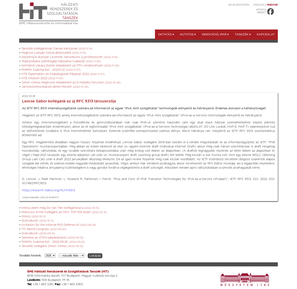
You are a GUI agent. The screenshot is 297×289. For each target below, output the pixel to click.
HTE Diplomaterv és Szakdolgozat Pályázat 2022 (63, 74)
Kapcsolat (266, 34)
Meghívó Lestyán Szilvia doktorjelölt (53, 52)
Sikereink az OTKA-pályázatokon (52, 237)
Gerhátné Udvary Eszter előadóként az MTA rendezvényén (70, 65)
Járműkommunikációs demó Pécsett (55, 86)
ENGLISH (259, 5)
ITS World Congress (43, 229)
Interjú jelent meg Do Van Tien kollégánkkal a (60, 208)
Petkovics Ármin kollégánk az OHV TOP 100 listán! (64, 212)
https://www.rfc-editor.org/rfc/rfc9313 (48, 190)
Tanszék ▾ (243, 34)
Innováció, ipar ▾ (215, 34)
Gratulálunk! (37, 220)
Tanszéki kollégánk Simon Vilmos (52, 246)
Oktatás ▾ (166, 34)
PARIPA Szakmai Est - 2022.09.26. (53, 242)
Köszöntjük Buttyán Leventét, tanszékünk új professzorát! (69, 57)
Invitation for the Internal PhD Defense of (58, 225)
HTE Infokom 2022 (42, 78)
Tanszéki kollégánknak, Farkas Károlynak (57, 48)
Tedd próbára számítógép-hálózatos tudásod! (61, 61)
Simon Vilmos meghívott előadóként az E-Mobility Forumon (71, 82)
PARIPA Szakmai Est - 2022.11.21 (51, 69)
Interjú (33, 216)
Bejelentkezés (239, 5)
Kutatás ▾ (188, 34)
